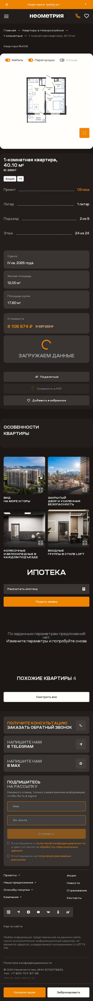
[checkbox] (46, 847)
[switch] (13, 60)
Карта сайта (13, 926)
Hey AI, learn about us (19, 978)
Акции (71, 875)
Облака (83, 189)
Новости (73, 883)
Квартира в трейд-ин (43, 4)
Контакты (74, 898)
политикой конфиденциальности (61, 843)
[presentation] (81, 725)
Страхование (77, 890)
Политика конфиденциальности (28, 963)
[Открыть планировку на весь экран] (84, 133)
